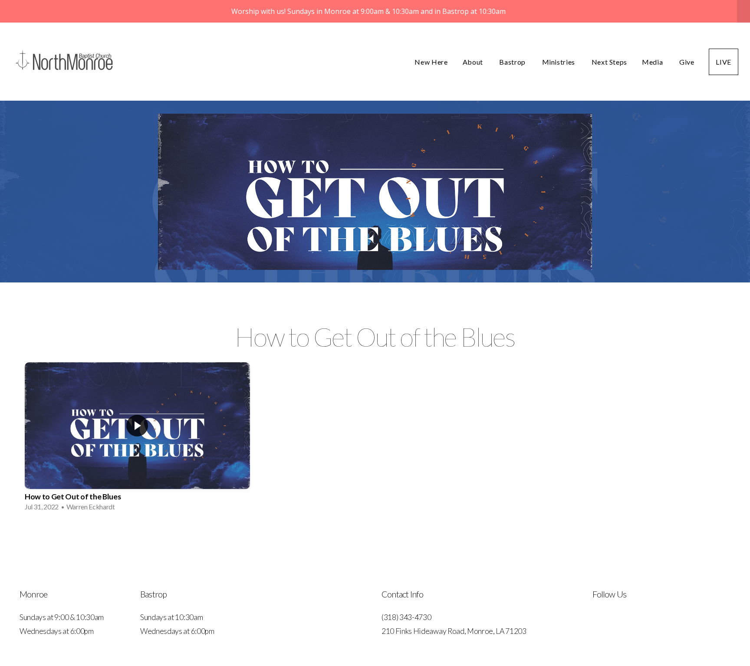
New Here (430, 62)
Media (653, 62)
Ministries (559, 62)
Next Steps (609, 62)
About (474, 62)
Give (686, 62)
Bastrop (513, 62)
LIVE (723, 62)
